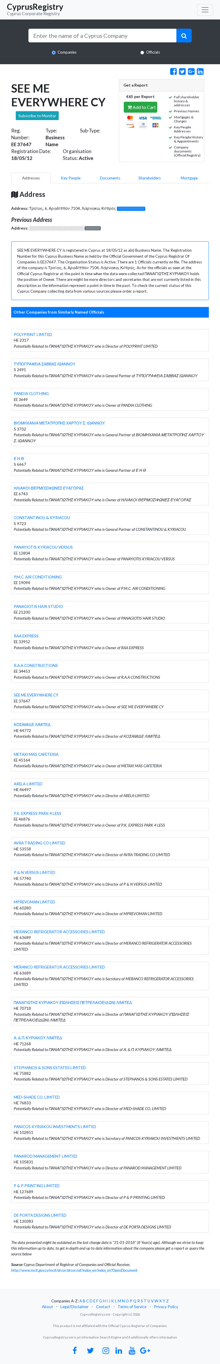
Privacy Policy (166, 1306)
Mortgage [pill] (189, 178)
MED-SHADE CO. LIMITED (37, 1097)
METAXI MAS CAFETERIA (36, 754)
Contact (103, 1306)
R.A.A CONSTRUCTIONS (36, 665)
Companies (67, 52)
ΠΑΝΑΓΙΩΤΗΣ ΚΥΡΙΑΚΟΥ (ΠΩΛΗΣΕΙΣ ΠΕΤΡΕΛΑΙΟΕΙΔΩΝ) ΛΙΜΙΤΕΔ (73, 1002)
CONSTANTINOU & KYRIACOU (42, 517)
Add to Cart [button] (144, 107)
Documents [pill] (110, 178)
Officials (153, 52)
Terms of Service (132, 1306)
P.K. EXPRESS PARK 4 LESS (37, 813)
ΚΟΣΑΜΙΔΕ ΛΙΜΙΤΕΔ (32, 724)
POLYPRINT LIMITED (33, 334)
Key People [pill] (70, 178)
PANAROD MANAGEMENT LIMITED (45, 1156)
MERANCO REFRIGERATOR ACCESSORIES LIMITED (59, 931)
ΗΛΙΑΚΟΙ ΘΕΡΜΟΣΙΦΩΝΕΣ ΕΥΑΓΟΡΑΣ (49, 488)
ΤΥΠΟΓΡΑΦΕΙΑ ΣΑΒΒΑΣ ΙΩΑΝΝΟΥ (44, 364)
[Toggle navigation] (205, 9)
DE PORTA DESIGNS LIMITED (40, 1215)
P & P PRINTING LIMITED (37, 1185)
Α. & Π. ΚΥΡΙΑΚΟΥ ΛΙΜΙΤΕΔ (38, 1038)
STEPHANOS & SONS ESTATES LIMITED (50, 1067)
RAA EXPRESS (26, 636)
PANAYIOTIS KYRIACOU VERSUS (43, 547)
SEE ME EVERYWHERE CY (36, 695)
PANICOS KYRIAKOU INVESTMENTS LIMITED (55, 1126)
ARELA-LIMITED (28, 784)
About (47, 1306)
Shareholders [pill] (149, 178)
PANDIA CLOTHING (31, 393)
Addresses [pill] (31, 178)
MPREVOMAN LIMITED (34, 902)
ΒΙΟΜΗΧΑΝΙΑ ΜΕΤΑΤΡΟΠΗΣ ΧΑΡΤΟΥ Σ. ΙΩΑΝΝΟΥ (59, 423)
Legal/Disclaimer (74, 1306)
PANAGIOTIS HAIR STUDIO (38, 606)
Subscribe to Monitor (37, 115)
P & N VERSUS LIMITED (34, 872)
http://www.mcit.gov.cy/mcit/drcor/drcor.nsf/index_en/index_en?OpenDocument (74, 1270)
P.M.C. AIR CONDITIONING (38, 577)
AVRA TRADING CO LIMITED (39, 843)
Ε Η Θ (19, 458)
